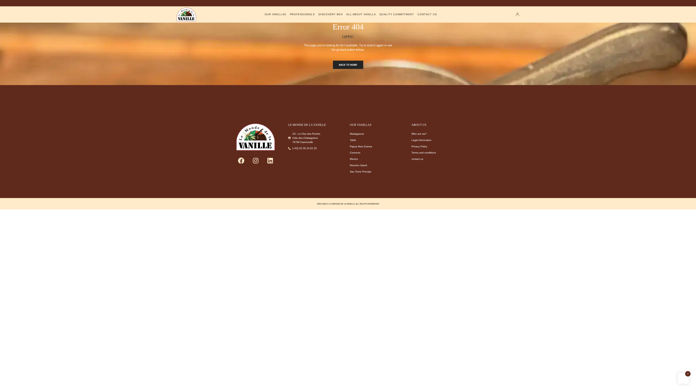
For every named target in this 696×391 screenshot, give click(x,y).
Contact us (427, 14)
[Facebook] (241, 160)
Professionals (302, 14)
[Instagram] (255, 160)
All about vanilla (361, 14)
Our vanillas (275, 14)
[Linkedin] (270, 160)
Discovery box (330, 14)
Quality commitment (397, 14)
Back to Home (348, 65)
